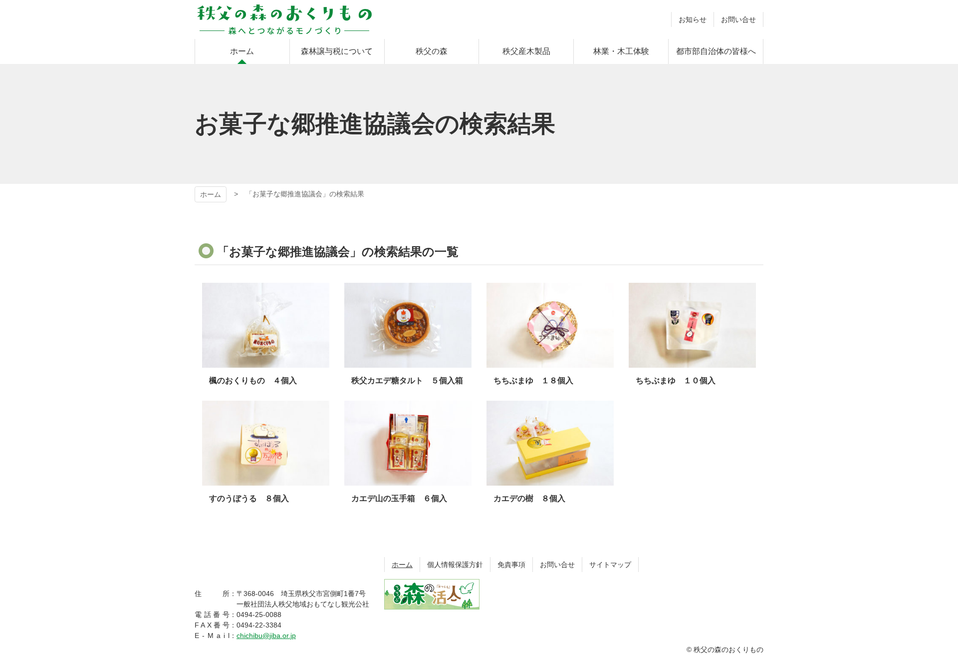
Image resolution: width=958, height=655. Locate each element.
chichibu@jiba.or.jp (266, 636)
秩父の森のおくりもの (284, 19)
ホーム (210, 194)
